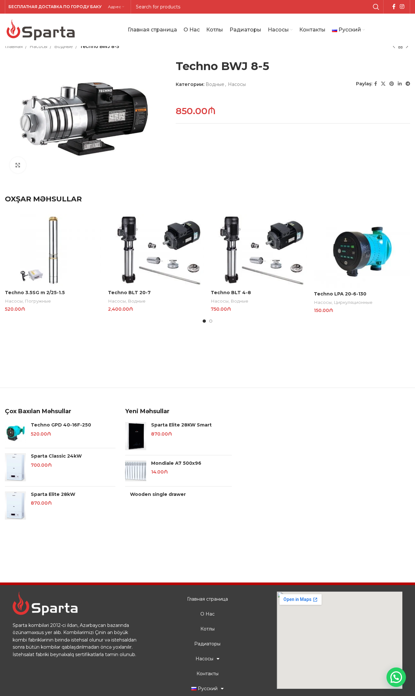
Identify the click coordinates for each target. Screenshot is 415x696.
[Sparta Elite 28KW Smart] (135, 436)
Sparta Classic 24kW (56, 456)
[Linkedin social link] (400, 83)
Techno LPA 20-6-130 (340, 294)
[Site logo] (40, 29)
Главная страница (207, 599)
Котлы (207, 629)
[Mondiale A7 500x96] (135, 470)
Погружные (38, 301)
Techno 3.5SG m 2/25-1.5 (35, 292)
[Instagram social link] (402, 7)
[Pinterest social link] (391, 83)
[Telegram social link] (408, 83)
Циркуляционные (353, 302)
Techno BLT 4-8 (231, 292)
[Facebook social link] (393, 7)
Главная (14, 46)
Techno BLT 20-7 (129, 292)
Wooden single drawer (158, 494)
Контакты (207, 674)
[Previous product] (394, 46)
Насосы (38, 46)
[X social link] (383, 83)
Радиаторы (207, 644)
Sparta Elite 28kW (53, 494)
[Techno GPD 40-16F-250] (15, 432)
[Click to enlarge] (18, 165)
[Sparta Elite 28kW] (15, 505)
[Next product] (407, 46)
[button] (396, 677)
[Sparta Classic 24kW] (15, 467)
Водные (63, 46)
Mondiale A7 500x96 (176, 463)
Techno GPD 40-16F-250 (61, 425)
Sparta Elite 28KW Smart (181, 425)
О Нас (207, 614)
